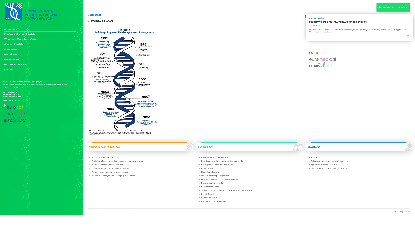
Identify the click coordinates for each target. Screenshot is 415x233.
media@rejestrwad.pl (11, 100)
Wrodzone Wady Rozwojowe (20, 39)
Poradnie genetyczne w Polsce (214, 157)
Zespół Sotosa (207, 194)
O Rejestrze (11, 49)
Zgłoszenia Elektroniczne (395, 7)
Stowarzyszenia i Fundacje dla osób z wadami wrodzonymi (227, 190)
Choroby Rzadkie (13, 44)
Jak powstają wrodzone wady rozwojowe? (110, 168)
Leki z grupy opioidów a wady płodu (217, 165)
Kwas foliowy (207, 168)
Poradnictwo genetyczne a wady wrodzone (110, 172)
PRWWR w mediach (15, 64)
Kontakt (8, 69)
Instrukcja (315, 157)
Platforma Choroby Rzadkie (19, 34)
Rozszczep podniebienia (212, 183)
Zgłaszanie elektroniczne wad (324, 165)
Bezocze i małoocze (210, 187)
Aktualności (11, 29)
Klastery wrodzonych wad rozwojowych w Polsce (113, 176)
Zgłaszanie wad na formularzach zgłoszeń (329, 161)
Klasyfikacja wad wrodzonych (105, 157)
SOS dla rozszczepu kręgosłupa (215, 176)
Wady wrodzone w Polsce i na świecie (108, 165)
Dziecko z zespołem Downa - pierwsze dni (219, 179)
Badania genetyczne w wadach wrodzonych (330, 168)
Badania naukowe (209, 198)
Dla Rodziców (12, 59)
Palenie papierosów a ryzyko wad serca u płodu (222, 161)
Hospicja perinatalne (210, 172)
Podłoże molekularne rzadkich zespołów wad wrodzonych (117, 161)
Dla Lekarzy (11, 54)
